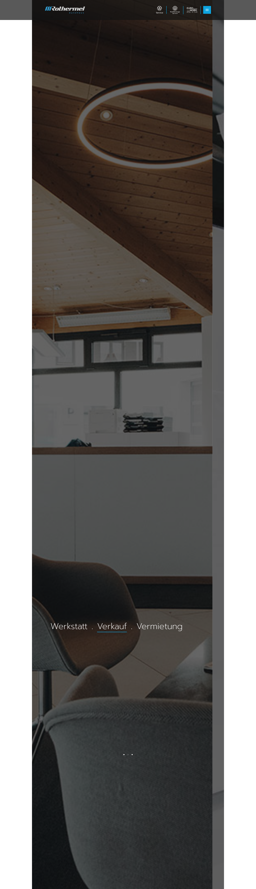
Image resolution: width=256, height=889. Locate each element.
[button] (123, 754)
